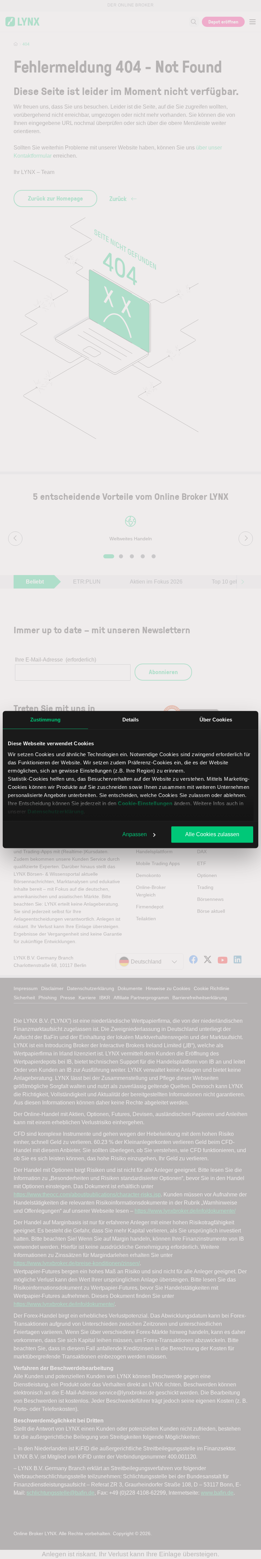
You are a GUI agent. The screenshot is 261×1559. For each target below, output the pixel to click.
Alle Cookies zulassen (212, 834)
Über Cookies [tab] (215, 719)
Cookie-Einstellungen (145, 803)
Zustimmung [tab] (45, 719)
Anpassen (134, 834)
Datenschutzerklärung (56, 811)
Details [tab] (130, 719)
